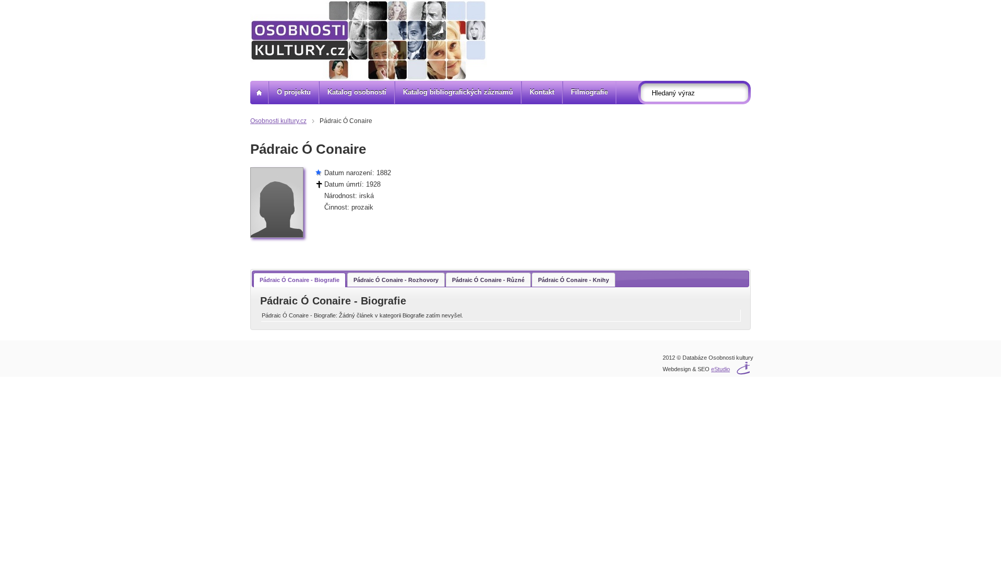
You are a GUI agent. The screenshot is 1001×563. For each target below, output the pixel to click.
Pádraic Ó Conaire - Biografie (299, 280)
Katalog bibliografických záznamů (458, 92)
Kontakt (542, 92)
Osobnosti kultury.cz (278, 121)
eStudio (720, 369)
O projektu (294, 92)
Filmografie (589, 92)
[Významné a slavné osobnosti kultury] (368, 40)
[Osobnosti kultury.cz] (259, 92)
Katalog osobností (356, 92)
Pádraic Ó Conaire (346, 121)
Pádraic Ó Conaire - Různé (488, 280)
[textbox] (697, 93)
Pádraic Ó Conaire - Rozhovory (395, 280)
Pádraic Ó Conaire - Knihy (573, 280)
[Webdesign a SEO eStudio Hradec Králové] (727, 362)
